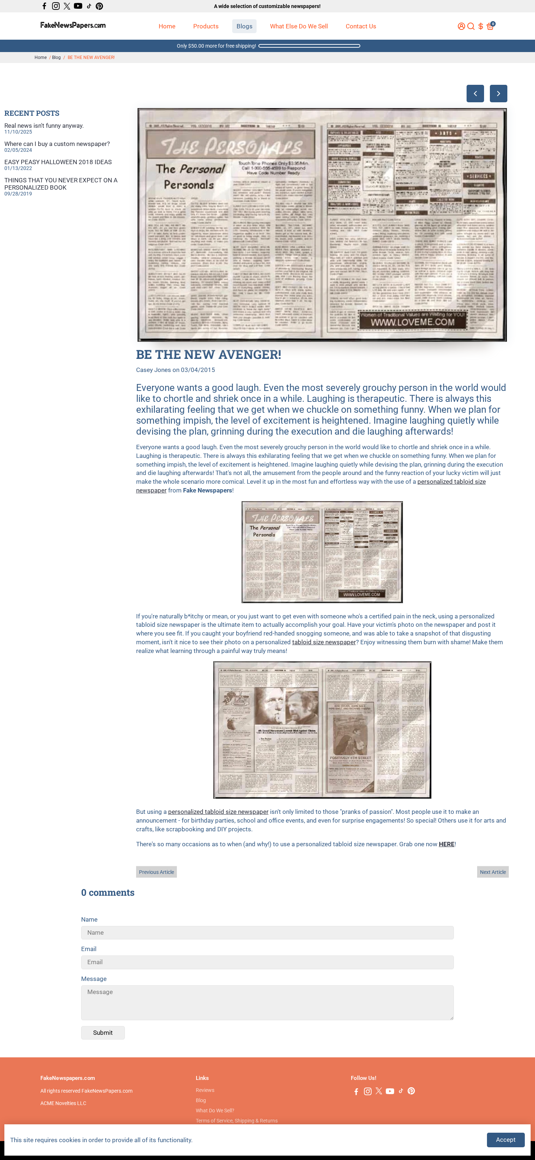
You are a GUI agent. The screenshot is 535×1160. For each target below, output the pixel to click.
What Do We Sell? (215, 1110)
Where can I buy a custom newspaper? (57, 143)
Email (88, 949)
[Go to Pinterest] (99, 6)
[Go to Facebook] (44, 6)
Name (89, 919)
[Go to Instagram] (55, 6)
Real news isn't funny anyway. (44, 125)
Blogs (245, 26)
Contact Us (361, 26)
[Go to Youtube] (78, 6)
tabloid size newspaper (324, 642)
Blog (56, 57)
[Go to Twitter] (67, 6)
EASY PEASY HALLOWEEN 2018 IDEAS (58, 162)
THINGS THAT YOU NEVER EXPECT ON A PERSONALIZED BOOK (61, 184)
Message (94, 978)
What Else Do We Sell (299, 26)
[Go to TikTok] (89, 6)
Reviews (205, 1090)
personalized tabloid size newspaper (218, 811)
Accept (506, 1139)
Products (206, 26)
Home (167, 26)
